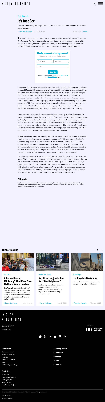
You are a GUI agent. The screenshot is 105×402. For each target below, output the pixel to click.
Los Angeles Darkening (85, 278)
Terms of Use (6, 382)
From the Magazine (80, 303)
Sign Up (53, 72)
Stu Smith (7, 274)
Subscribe (57, 356)
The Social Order (39, 32)
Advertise (5, 374)
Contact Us (57, 364)
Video (4, 362)
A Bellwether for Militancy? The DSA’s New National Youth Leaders (18, 281)
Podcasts (5, 357)
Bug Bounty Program (9, 385)
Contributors (58, 352)
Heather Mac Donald (44, 274)
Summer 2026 (96, 303)
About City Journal (60, 348)
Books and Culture (8, 360)
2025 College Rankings (10, 365)
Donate (23, 179)
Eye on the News (11, 303)
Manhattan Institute (9, 377)
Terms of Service (52, 77)
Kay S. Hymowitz (23, 16)
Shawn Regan (77, 274)
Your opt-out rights (7, 398)
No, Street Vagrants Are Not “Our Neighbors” (51, 280)
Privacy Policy (64, 75)
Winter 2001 (77, 32)
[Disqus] (52, 216)
